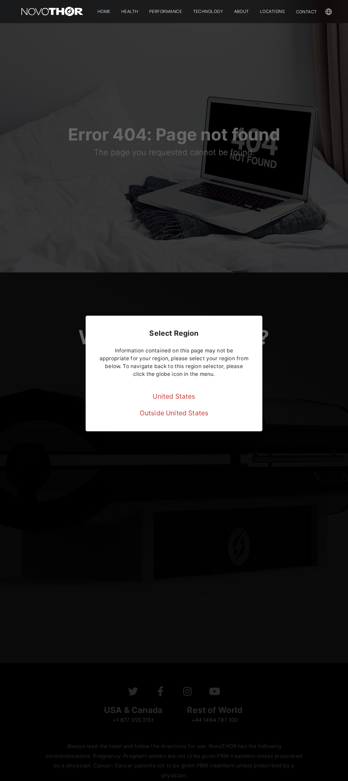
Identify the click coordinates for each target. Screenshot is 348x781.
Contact (306, 11)
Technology (208, 11)
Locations (272, 11)
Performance (165, 11)
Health (129, 11)
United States (174, 396)
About (241, 11)
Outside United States (174, 413)
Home (104, 11)
